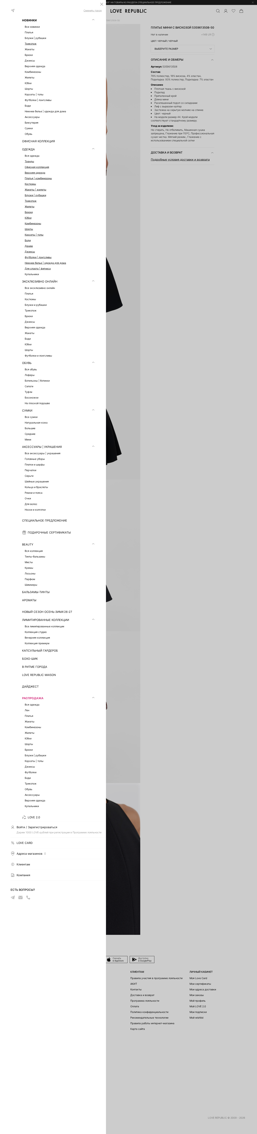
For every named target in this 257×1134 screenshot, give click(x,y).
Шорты (29, 229)
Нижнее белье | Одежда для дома (45, 262)
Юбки (28, 217)
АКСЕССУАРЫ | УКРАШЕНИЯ (42, 447)
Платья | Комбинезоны (38, 178)
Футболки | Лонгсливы (38, 257)
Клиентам (23, 864)
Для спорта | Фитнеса (38, 268)
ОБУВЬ (26, 363)
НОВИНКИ (29, 20)
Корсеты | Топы (34, 234)
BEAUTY (27, 544)
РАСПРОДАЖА (32, 698)
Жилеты (29, 206)
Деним (29, 245)
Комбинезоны (33, 223)
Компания (23, 875)
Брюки (29, 212)
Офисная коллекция (37, 166)
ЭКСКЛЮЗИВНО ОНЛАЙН (39, 281)
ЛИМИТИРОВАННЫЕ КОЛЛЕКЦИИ (45, 620)
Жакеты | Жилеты (35, 189)
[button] (102, 4)
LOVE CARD (25, 843)
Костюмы (30, 183)
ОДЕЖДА (28, 149)
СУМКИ (27, 410)
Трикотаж (31, 43)
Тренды (29, 161)
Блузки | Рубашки (35, 195)
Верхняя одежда (35, 172)
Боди (28, 240)
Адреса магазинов (31, 853)
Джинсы (30, 251)
